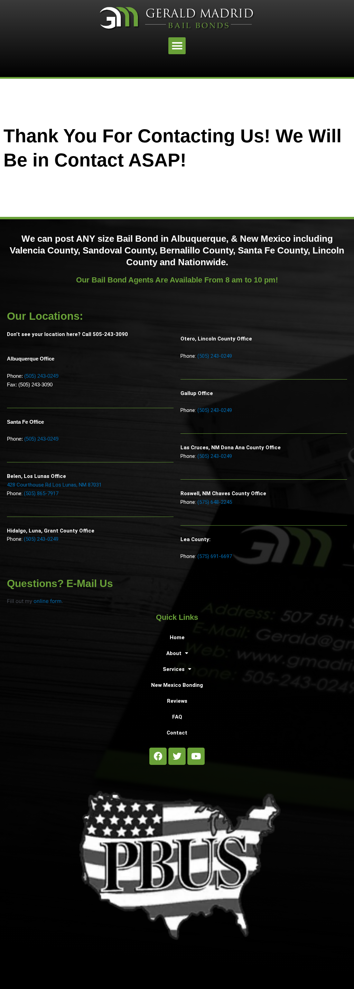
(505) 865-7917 (41, 493)
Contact (177, 733)
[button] (177, 46)
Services (174, 669)
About (173, 653)
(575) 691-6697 (214, 556)
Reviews (177, 701)
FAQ (177, 717)
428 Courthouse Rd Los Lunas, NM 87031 (54, 485)
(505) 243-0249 (41, 376)
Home (177, 637)
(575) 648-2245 (214, 502)
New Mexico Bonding (177, 685)
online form (48, 601)
